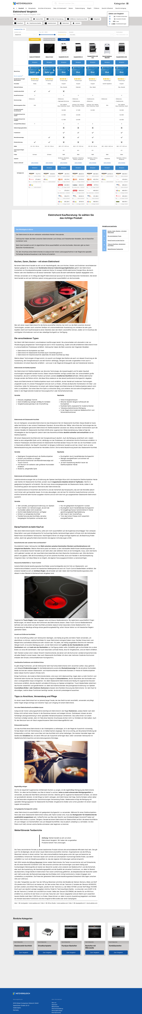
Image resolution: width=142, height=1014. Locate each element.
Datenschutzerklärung (57, 1008)
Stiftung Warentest (35, 862)
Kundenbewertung (62, 32)
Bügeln (89, 8)
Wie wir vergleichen (18, 76)
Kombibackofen (115, 946)
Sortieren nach (17, 32)
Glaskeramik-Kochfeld (23, 946)
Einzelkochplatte (44, 946)
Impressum (54, 1004)
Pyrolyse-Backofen (69, 946)
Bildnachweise (55, 1006)
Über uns (54, 1002)
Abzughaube (32, 8)
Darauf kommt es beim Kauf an (116, 240)
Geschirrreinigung (120, 8)
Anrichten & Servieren (44, 8)
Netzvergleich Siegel (57, 1010)
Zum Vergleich (23, 952)
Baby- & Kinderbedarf (59, 8)
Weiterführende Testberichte (115, 249)
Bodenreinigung (80, 8)
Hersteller (71, 32)
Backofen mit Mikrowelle (90, 947)
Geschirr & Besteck (107, 8)
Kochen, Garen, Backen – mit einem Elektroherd (117, 231)
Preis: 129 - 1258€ (43, 32)
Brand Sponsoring (56, 1012)
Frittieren (96, 8)
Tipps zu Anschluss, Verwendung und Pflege (116, 244)
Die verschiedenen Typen (114, 236)
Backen (71, 8)
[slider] (39, 34)
